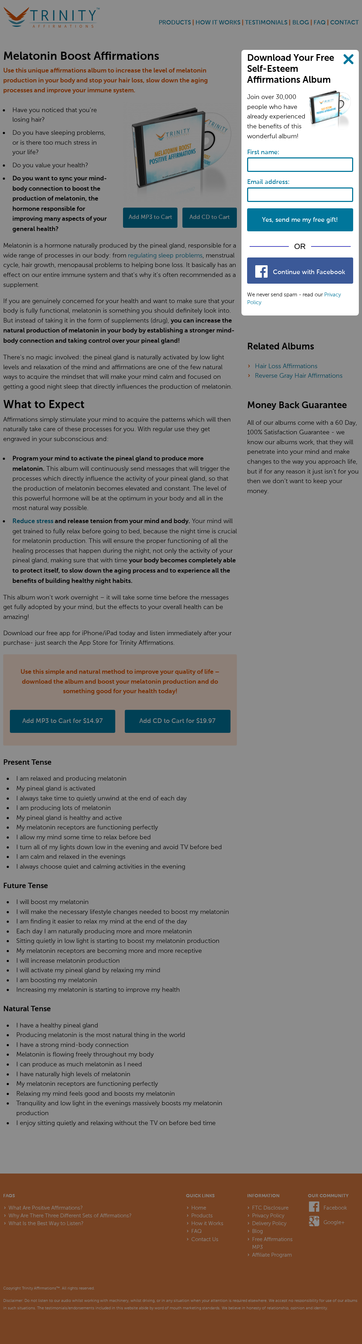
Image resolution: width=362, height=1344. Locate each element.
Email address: (268, 182)
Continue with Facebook (308, 272)
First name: (263, 152)
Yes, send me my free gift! (300, 220)
